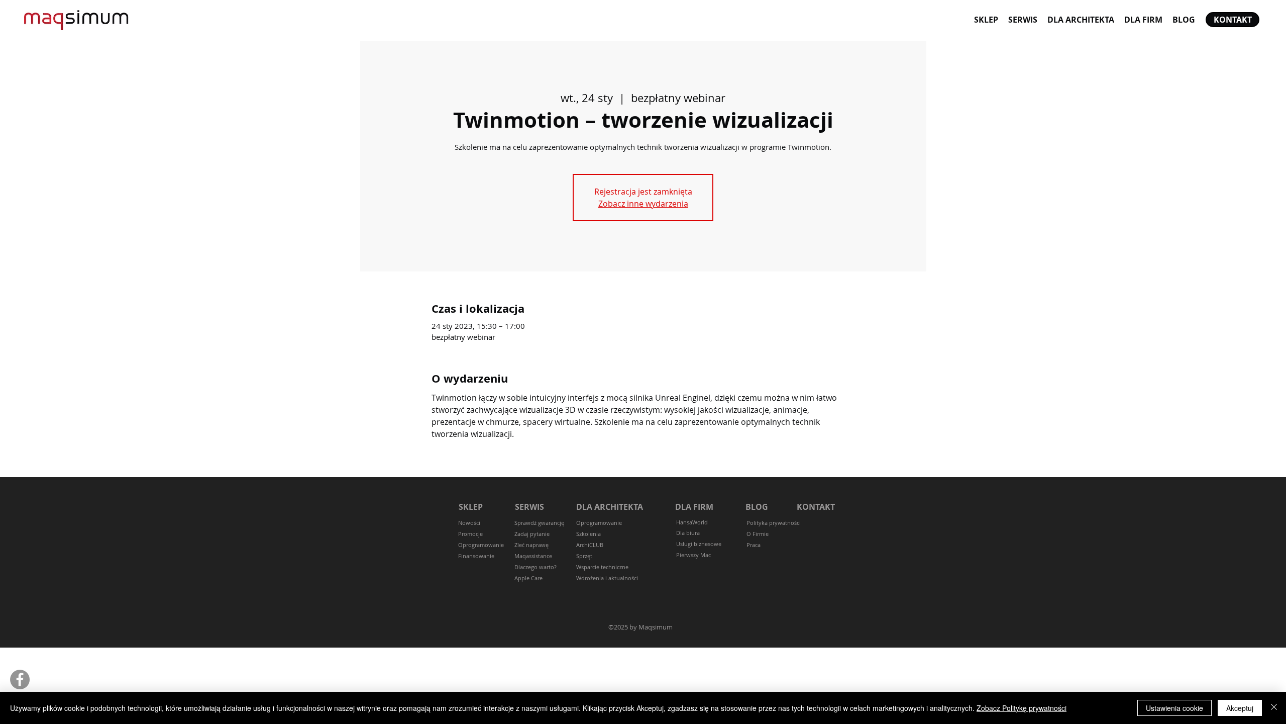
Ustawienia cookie (1174, 708)
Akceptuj (1239, 708)
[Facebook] (20, 679)
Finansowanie (476, 556)
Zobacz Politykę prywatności (1021, 708)
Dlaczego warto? (535, 567)
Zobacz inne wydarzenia (643, 203)
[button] (532, 533)
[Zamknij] (1274, 708)
